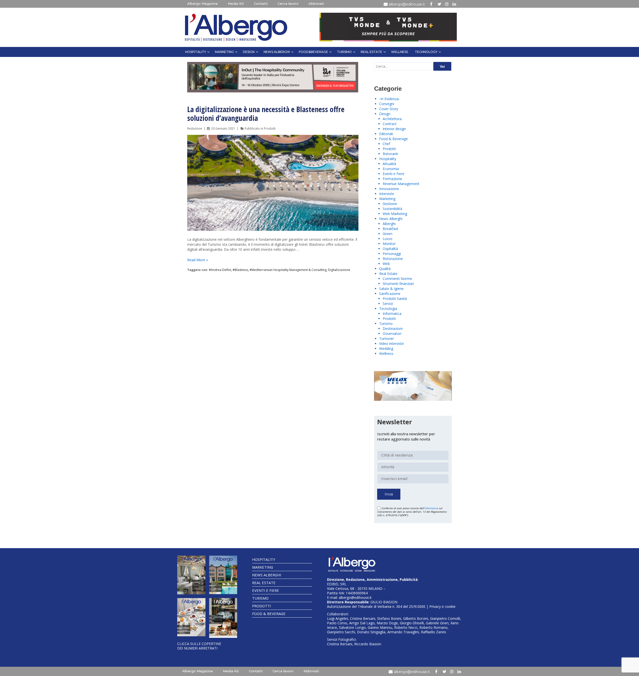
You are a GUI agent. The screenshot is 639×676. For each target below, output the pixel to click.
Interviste (386, 193)
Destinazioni (393, 328)
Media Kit (236, 3)
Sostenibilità (392, 208)
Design (249, 52)
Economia (391, 168)
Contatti (261, 3)
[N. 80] (223, 618)
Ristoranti (390, 153)
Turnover (386, 338)
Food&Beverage (313, 52)
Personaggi (392, 253)
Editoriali (386, 133)
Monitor (389, 243)
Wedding (386, 348)
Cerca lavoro (288, 3)
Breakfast (390, 228)
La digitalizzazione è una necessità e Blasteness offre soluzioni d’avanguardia (265, 113)
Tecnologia (388, 308)
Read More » (197, 259)
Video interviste (391, 343)
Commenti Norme (397, 278)
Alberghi (389, 223)
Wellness (399, 52)
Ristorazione (393, 258)
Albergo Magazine (202, 3)
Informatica (392, 313)
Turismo (344, 52)
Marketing (224, 52)
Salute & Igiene (391, 288)
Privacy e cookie (442, 606)
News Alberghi (277, 52)
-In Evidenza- (389, 98)
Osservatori (392, 333)
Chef (386, 143)
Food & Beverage (393, 138)
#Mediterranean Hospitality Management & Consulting (288, 270)
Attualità (389, 163)
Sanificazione (389, 293)
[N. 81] (191, 617)
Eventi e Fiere (393, 173)
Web (386, 263)
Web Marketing (395, 213)
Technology (426, 52)
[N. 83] (191, 575)
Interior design (394, 128)
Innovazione (389, 188)
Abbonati (316, 3)
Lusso (387, 238)
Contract (390, 123)
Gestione (390, 203)
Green (387, 233)
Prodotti (270, 128)
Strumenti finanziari (398, 283)
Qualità (385, 268)
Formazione (392, 178)
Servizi (388, 303)
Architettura (392, 118)
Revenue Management (401, 183)
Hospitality (195, 52)
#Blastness (240, 270)
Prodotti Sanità (395, 298)
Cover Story (388, 108)
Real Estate (371, 52)
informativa (431, 508)
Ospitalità (390, 248)
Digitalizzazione (339, 270)
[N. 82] (223, 575)
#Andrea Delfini (220, 270)
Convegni (386, 103)
